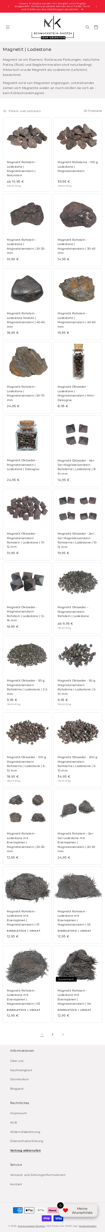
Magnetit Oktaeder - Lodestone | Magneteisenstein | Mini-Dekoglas (76, 393)
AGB (13, 1122)
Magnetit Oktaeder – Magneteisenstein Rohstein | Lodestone (73, 611)
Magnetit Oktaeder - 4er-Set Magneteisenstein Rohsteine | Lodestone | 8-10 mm (77, 466)
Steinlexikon (19, 1079)
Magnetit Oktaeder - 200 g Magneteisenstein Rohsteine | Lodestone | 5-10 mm (77, 763)
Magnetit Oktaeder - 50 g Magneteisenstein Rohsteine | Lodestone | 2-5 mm (27, 687)
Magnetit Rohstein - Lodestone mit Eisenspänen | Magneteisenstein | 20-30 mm (26, 842)
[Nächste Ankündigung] (96, 6)
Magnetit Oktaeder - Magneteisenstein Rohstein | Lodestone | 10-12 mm (26, 540)
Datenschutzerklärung (26, 1141)
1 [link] (42, 1034)
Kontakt (16, 1184)
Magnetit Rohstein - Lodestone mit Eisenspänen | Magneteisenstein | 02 (74, 918)
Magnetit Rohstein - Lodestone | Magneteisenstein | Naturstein (22, 168)
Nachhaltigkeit (21, 1070)
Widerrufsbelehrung (25, 1132)
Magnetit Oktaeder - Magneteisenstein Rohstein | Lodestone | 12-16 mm (26, 613)
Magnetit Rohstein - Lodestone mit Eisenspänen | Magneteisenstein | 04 (74, 997)
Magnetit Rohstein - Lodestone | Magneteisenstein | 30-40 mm (77, 246)
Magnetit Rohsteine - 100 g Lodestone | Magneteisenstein (78, 167)
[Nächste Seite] (63, 1034)
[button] (8, 27)
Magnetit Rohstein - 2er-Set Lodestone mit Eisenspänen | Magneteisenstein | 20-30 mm (76, 842)
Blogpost (17, 1088)
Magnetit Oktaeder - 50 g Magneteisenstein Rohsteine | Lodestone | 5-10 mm (77, 687)
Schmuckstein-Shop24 (31, 1226)
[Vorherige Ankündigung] (8, 6)
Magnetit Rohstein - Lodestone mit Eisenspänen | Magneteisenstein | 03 (23, 997)
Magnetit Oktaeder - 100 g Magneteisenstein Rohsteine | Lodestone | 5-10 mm (26, 763)
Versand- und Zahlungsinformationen (37, 1175)
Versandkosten (88, 1226)
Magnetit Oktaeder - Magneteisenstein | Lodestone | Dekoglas (23, 464)
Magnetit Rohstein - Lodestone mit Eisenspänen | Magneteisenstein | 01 (23, 918)
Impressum (18, 1113)
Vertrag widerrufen (25, 1150)
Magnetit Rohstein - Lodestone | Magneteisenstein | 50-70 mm (26, 393)
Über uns (17, 1061)
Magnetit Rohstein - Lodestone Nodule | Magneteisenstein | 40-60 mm (26, 320)
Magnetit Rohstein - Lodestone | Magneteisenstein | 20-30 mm (26, 246)
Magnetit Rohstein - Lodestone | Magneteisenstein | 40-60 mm (77, 320)
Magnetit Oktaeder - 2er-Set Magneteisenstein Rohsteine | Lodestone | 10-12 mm (78, 540)
